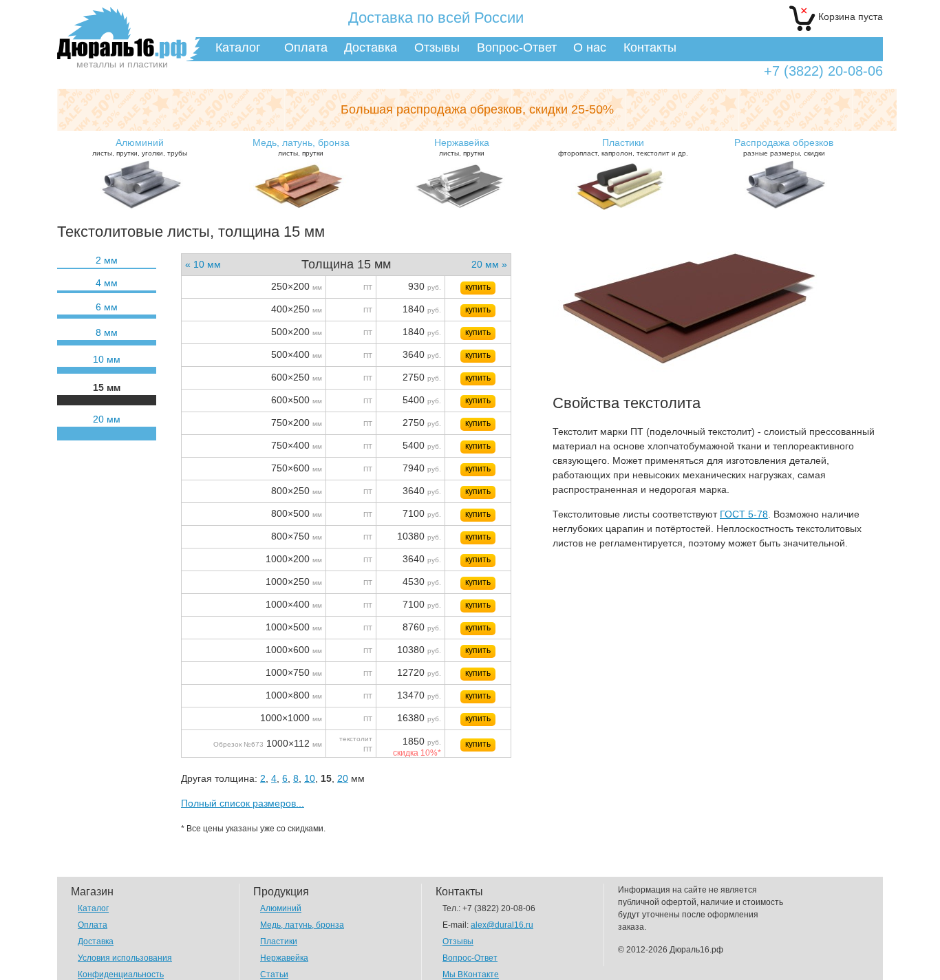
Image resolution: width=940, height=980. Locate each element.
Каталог (238, 47)
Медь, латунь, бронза (302, 925)
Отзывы (437, 47)
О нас (589, 47)
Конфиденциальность (121, 974)
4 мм (107, 282)
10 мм (106, 359)
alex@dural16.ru (502, 925)
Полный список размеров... (242, 803)
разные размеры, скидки (783, 147)
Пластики (278, 941)
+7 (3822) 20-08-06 (823, 71)
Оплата (306, 47)
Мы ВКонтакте (470, 974)
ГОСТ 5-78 (744, 514)
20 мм (106, 419)
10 (309, 778)
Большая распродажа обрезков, (477, 109)
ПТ (367, 287)
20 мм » (489, 264)
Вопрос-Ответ (517, 47)
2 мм (107, 260)
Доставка (370, 47)
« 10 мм (203, 264)
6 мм (107, 306)
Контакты (649, 47)
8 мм (107, 332)
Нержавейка (284, 958)
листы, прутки (301, 147)
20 (342, 778)
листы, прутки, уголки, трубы (139, 147)
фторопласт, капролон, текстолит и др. (623, 147)
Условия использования (125, 958)
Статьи (274, 974)
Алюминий (280, 908)
